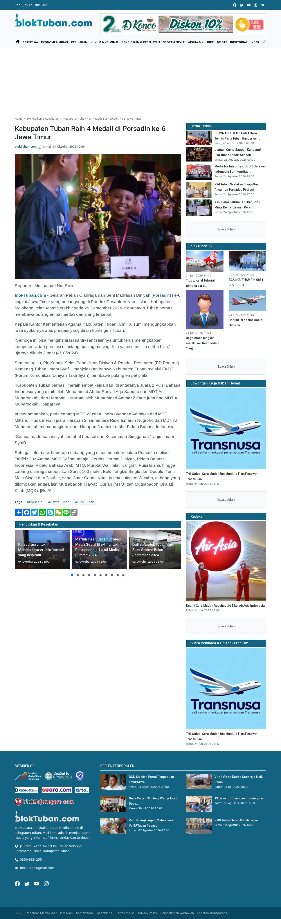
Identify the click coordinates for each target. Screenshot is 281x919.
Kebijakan (79, 42)
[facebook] (234, 5)
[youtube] (248, 5)
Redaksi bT (104, 913)
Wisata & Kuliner (201, 42)
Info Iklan (66, 913)
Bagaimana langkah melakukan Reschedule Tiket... (202, 343)
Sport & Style (174, 42)
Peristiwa (30, 42)
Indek (254, 42)
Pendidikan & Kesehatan (141, 42)
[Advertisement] (140, 80)
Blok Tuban (85, 502)
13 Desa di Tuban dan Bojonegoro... (240, 798)
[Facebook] (18, 883)
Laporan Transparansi (212, 913)
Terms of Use (125, 913)
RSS (19, 913)
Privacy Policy (147, 913)
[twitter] (241, 5)
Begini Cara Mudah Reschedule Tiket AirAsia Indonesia (225, 605)
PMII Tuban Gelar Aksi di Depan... (237, 820)
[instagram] (255, 5)
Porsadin (161, 295)
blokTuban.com (26, 147)
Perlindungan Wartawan (177, 913)
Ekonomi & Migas (54, 42)
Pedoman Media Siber (41, 913)
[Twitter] (27, 883)
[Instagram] (46, 883)
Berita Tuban (59, 502)
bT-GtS (222, 42)
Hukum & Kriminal (104, 42)
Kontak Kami (85, 913)
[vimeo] (262, 5)
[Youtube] (37, 883)
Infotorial (238, 42)
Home (18, 118)
